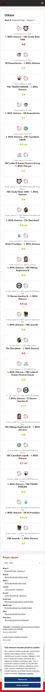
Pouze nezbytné (22, 685)
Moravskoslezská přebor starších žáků (19, 602)
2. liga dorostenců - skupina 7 (16, 596)
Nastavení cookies (25, 673)
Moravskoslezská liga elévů (15, 614)
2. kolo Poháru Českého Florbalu (15, 637)
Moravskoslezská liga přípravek (17, 620)
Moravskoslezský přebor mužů (16, 577)
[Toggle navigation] (42, 3)
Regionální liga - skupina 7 (15, 571)
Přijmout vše (22, 679)
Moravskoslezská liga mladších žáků (18, 608)
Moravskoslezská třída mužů (15, 583)
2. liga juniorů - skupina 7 (14, 590)
